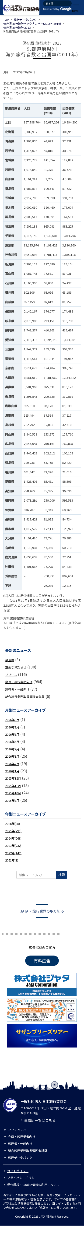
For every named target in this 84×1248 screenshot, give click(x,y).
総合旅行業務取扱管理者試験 (25, 696)
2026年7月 (12, 727)
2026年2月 (12, 764)
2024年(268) (13, 838)
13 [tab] (35, 933)
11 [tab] (25, 933)
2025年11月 (13, 786)
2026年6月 (12, 734)
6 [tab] (2, 933)
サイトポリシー (17, 1171)
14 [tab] (39, 933)
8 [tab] (11, 933)
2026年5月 (12, 741)
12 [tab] (30, 933)
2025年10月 (13, 793)
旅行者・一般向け (17, 689)
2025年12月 (13, 778)
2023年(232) (13, 845)
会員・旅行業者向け (18, 682)
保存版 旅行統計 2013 (17, 27)
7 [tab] (7, 933)
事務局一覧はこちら (40, 1120)
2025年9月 (12, 800)
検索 (61, 874)
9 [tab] (16, 933)
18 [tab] (58, 933)
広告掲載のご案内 (42, 947)
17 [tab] (53, 933)
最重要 (9, 660)
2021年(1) (11, 860)
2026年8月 (12, 719)
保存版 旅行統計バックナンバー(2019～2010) (32, 23)
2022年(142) (13, 853)
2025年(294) (13, 831)
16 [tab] (49, 933)
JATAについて (17, 1130)
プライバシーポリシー (22, 1177)
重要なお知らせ (15, 667)
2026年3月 (12, 756)
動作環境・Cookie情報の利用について (33, 1184)
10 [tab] (21, 933)
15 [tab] (44, 933)
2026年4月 (12, 749)
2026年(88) (12, 823)
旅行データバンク (25, 19)
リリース (11, 674)
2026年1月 (12, 771)
